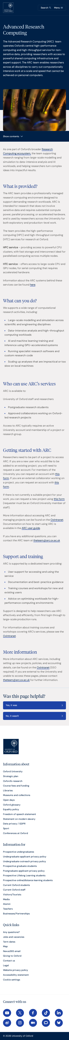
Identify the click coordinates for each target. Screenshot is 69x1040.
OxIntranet (57, 519)
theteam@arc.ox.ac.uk (46, 540)
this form (59, 499)
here (32, 284)
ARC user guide (31, 528)
